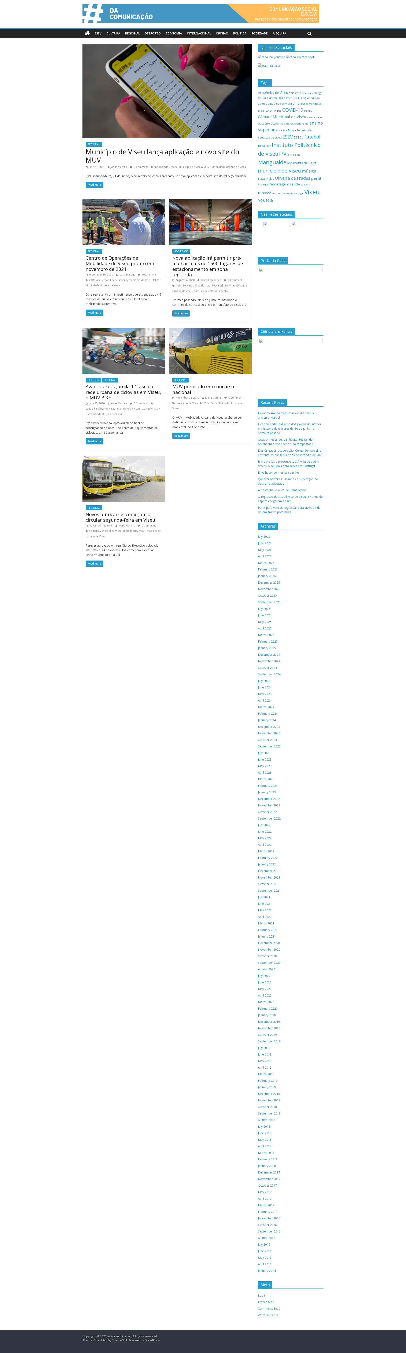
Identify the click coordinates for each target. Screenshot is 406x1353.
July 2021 (264, 897)
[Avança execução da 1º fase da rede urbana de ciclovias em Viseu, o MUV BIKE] (123, 330)
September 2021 (269, 890)
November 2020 (269, 949)
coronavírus (273, 110)
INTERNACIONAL (199, 33)
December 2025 (269, 582)
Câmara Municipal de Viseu (105, 531)
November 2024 (269, 661)
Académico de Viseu (273, 92)
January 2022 (267, 864)
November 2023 (269, 733)
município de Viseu (190, 167)
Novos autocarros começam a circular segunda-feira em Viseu (120, 517)
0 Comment (140, 167)
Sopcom (305, 184)
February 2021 (268, 930)
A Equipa (279, 33)
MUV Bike (147, 408)
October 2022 (267, 812)
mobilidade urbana (166, 167)
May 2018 (265, 1140)
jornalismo (293, 154)
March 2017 (266, 1205)
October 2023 (267, 740)
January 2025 (267, 648)
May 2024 (265, 694)
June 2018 (265, 1133)
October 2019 (267, 1035)
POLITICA (239, 33)
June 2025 (265, 615)
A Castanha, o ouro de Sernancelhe (282, 490)
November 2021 (269, 877)
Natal (261, 179)
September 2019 (269, 1041)
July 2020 (264, 976)
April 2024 (265, 700)
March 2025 (266, 635)
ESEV (98, 33)
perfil (316, 178)
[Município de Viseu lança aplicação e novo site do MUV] (167, 46)
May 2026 (265, 550)
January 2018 (267, 1166)
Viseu (312, 192)
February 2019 (268, 1081)
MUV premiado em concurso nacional (203, 389)
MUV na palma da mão (196, 285)
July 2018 (264, 1126)
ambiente (295, 93)
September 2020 (269, 963)
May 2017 (265, 1192)
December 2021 (269, 871)
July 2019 (264, 1048)
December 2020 (269, 943)
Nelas (270, 179)
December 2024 (269, 655)
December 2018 (269, 1094)
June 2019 (265, 1054)
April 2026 (265, 556)
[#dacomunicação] (87, 33)
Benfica (306, 93)
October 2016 (267, 1225)
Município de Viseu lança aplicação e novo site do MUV (162, 155)
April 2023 (265, 772)
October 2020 (267, 956)
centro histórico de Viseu (100, 408)
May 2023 (265, 766)
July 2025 (264, 609)
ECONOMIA (174, 33)
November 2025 (269, 589)
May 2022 (265, 838)
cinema (299, 103)
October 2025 (267, 596)
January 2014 (267, 1271)
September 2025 (269, 602)
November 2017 (269, 1179)
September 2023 (269, 746)
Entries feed (266, 1302)
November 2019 (269, 1028)
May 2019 (265, 1061)
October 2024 (267, 668)
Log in (262, 1295)
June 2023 (265, 759)
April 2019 (265, 1067)
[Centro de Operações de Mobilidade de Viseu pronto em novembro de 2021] (123, 202)
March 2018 (266, 1153)
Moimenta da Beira (301, 163)
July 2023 (264, 753)
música (309, 171)
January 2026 (267, 576)
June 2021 (265, 904)
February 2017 (268, 1212)
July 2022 (264, 825)
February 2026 (268, 569)
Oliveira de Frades (292, 178)
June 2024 (265, 687)
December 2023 (269, 727)
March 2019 (266, 1074)
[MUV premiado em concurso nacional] (210, 330)
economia (277, 123)
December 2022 (269, 799)
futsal (262, 146)
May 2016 (265, 1258)
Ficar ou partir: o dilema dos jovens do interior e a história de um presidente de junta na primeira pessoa (289, 428)
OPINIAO (222, 33)
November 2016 (269, 1218)
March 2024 (266, 707)
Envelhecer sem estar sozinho (278, 472)
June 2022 (265, 831)
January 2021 (267, 936)
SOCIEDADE (259, 33)
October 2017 (267, 1185)
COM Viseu (95, 280)
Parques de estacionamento (211, 291)
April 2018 (265, 1146)
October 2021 (267, 884)
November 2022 (269, 805)
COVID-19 (292, 110)
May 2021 (265, 910)
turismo (264, 193)
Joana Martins (119, 167)
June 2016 (265, 1251)
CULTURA (113, 33)
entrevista (281, 130)
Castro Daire (276, 98)
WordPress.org (268, 1315)
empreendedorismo (296, 123)
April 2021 (265, 917)
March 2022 (266, 851)
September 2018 (269, 1113)
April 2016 (265, 1264)
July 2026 (264, 537)
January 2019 (267, 1087)
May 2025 (265, 622)
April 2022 (265, 845)
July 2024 (264, 681)
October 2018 (267, 1107)
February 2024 (268, 713)
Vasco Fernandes (210, 280)
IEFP (268, 146)
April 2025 (265, 628)
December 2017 (269, 1172)
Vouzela (265, 200)
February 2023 (268, 786)
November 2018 (269, 1100)
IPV (283, 153)
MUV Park (218, 285)
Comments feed (269, 1308)
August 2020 (266, 969)
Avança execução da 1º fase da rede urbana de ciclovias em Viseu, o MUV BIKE (123, 392)
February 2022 (268, 858)
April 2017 (265, 1199)
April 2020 (265, 995)
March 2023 (266, 779)
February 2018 (268, 1159)
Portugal (263, 184)
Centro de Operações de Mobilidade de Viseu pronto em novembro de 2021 (120, 263)
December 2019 (269, 1022)
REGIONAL (132, 33)
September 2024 (269, 674)
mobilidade (130, 531)
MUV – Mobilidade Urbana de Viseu (225, 167)
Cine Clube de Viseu (280, 103)
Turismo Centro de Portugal (287, 193)
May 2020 (265, 989)
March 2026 (266, 563)
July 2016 (264, 1244)
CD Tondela (293, 98)
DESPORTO (153, 33)
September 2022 (269, 818)
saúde (295, 184)
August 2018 (266, 1120)
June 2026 (265, 543)
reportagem (279, 184)
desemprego (314, 117)
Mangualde (272, 162)
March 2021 (266, 923)
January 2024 (267, 720)
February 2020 (268, 1008)
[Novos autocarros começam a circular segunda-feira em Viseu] (123, 458)
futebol (312, 137)
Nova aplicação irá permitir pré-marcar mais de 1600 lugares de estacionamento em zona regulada (207, 266)
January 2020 (267, 1015)
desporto (264, 123)
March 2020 (266, 1002)
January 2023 (267, 792)
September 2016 (269, 1231)
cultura (308, 110)
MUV (178, 285)
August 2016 (266, 1238)
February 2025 (268, 641)
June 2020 (265, 982)
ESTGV (298, 137)
